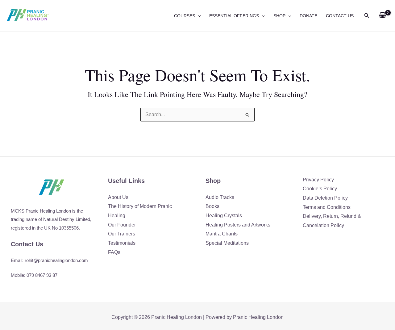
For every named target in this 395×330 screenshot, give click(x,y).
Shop (279, 15)
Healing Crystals (224, 215)
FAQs (114, 252)
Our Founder (122, 224)
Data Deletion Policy (325, 198)
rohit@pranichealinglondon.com (56, 260)
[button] (198, 15)
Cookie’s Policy (320, 188)
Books (212, 206)
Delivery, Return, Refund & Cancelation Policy (332, 221)
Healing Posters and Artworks (238, 224)
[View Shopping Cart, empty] (382, 16)
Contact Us (340, 15)
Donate (308, 15)
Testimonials (121, 243)
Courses (184, 15)
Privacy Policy (318, 179)
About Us (118, 197)
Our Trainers (121, 233)
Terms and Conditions (327, 207)
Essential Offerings (234, 15)
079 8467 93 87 (42, 275)
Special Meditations (227, 243)
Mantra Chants (222, 233)
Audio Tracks (220, 197)
